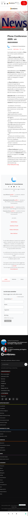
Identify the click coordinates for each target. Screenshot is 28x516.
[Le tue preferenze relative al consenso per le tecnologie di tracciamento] (25, 513)
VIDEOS (22, 279)
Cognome (6, 310)
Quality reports (3, 424)
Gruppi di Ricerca (3, 491)
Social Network (3, 477)
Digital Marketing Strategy (5, 415)
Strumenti (3, 462)
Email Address (8, 299)
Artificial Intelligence (4, 410)
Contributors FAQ (5, 390)
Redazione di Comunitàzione (18, 46)
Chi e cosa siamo (5, 374)
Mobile (2, 386)
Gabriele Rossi (14, 221)
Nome (5, 304)
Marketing (2, 413)
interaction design (3, 422)
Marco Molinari (14, 233)
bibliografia (2, 472)
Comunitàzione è (14, 269)
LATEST (5, 279)
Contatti (3, 381)
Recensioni (2, 443)
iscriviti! (14, 265)
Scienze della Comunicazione (5, 431)
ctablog (1, 475)
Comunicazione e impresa (5, 445)
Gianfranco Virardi (14, 225)
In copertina (2, 408)
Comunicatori (2, 417)
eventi (13, 27)
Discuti (1, 468)
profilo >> (12, 194)
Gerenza (3, 379)
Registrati (3, 396)
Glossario (2, 470)
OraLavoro (2, 465)
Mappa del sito (4, 388)
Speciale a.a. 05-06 (3, 436)
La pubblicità (2, 406)
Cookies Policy (14, 507)
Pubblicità (3, 383)
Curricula (1, 482)
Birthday (6, 315)
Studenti (1, 434)
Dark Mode (18, 3)
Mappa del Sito (3, 489)
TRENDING (14, 279)
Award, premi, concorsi (4, 459)
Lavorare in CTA (5, 376)
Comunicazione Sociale (4, 420)
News (1, 453)
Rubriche (2, 439)
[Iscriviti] (25, 364)
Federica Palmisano (14, 229)
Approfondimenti (4, 403)
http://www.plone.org (13, 164)
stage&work (2, 447)
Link (1, 486)
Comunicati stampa (6, 27)
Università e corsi (5, 428)
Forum (1, 480)
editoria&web (2, 450)
